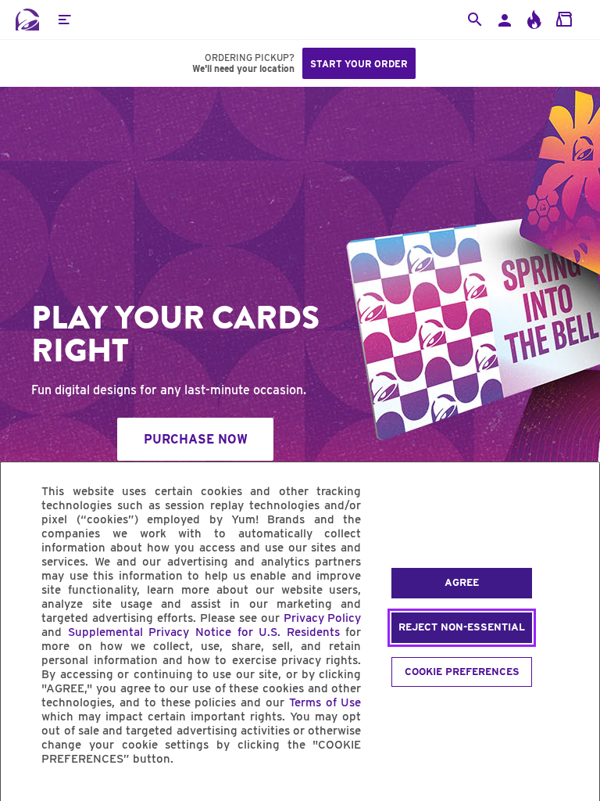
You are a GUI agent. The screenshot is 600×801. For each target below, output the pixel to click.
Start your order (359, 64)
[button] (64, 19)
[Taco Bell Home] (27, 20)
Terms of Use (325, 702)
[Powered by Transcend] (26, 794)
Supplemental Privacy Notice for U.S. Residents (204, 632)
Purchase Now (196, 439)
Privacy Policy (323, 618)
